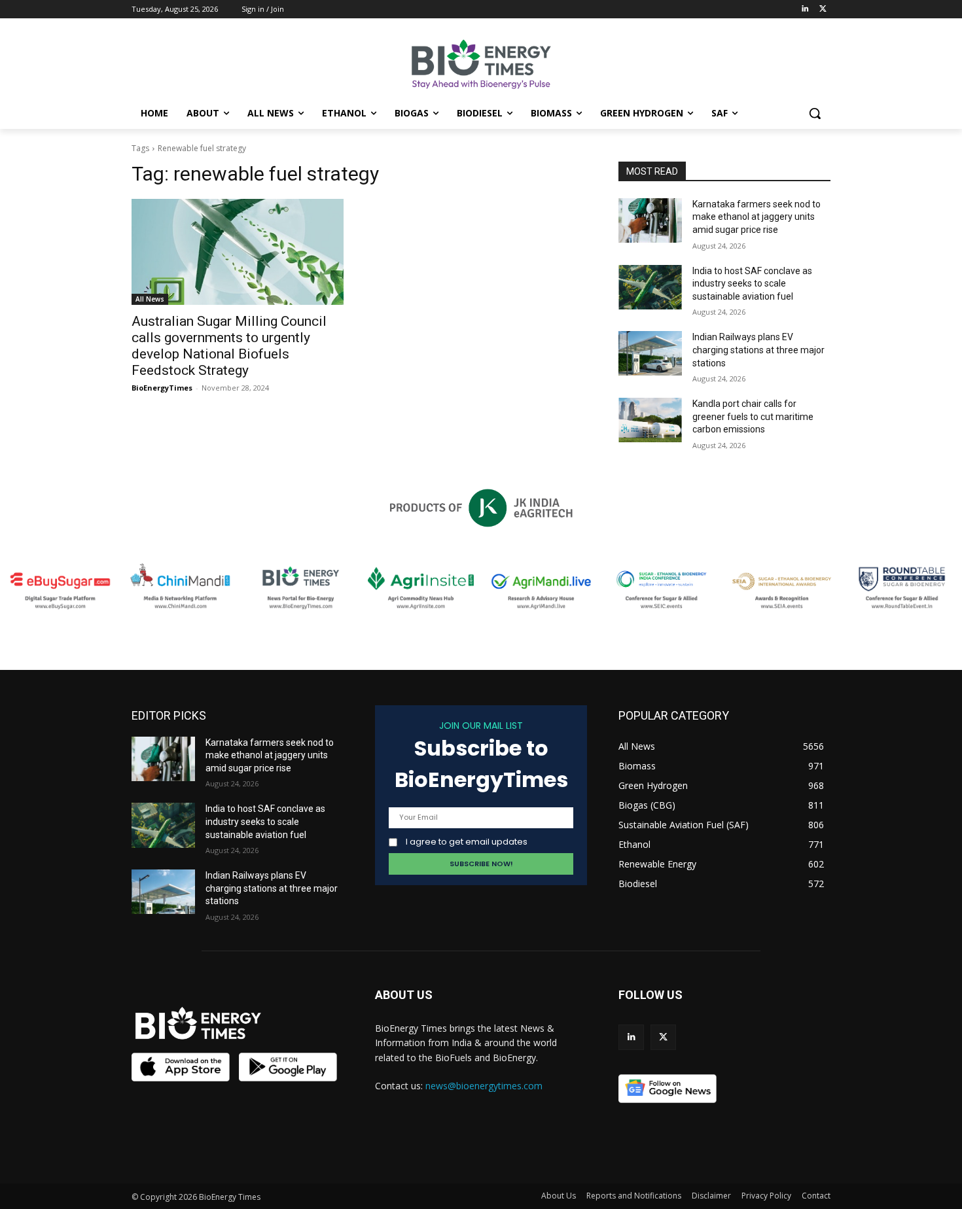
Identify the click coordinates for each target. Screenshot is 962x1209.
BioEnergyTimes (162, 388)
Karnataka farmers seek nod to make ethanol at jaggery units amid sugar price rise (756, 217)
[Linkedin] (804, 9)
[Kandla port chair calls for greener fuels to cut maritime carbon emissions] (650, 420)
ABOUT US (404, 995)
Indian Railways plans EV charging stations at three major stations (758, 350)
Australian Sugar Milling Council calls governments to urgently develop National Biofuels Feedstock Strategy (229, 345)
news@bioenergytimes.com (484, 1085)
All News (149, 299)
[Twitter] (822, 9)
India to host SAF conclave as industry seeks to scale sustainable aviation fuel (752, 284)
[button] (814, 113)
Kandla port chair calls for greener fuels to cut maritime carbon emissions (752, 416)
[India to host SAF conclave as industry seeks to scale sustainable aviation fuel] (650, 287)
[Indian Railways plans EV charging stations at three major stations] (650, 353)
